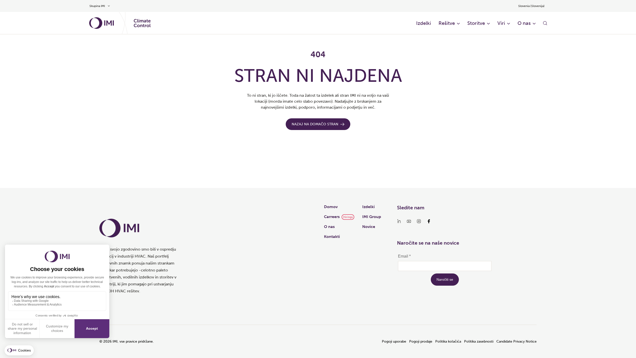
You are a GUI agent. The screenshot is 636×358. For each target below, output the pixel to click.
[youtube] (409, 221)
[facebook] (429, 221)
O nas (524, 23)
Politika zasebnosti (478, 341)
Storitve (476, 23)
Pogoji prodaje (420, 341)
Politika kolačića (448, 341)
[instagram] (419, 221)
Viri (501, 23)
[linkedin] (399, 221)
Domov (331, 206)
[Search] (545, 23)
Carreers (332, 216)
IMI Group (371, 216)
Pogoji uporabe (394, 341)
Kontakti (332, 236)
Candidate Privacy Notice (516, 341)
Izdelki (423, 23)
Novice (368, 226)
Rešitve (446, 23)
